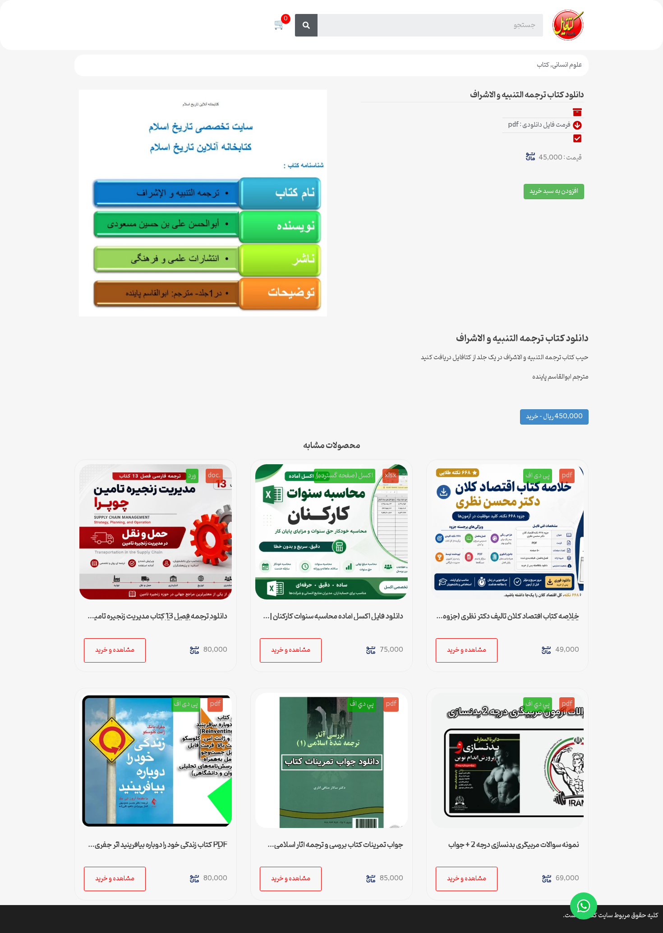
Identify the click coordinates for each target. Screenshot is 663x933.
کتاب (543, 65)
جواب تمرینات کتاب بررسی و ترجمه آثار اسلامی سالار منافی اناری (338, 849)
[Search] (306, 25)
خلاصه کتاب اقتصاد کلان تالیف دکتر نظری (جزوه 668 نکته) (511, 620)
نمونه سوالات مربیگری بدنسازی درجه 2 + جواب (513, 845)
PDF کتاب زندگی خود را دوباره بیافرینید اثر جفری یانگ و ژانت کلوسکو (161, 849)
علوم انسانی (567, 65)
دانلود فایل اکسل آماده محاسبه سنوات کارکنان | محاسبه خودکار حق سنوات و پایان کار (336, 620)
